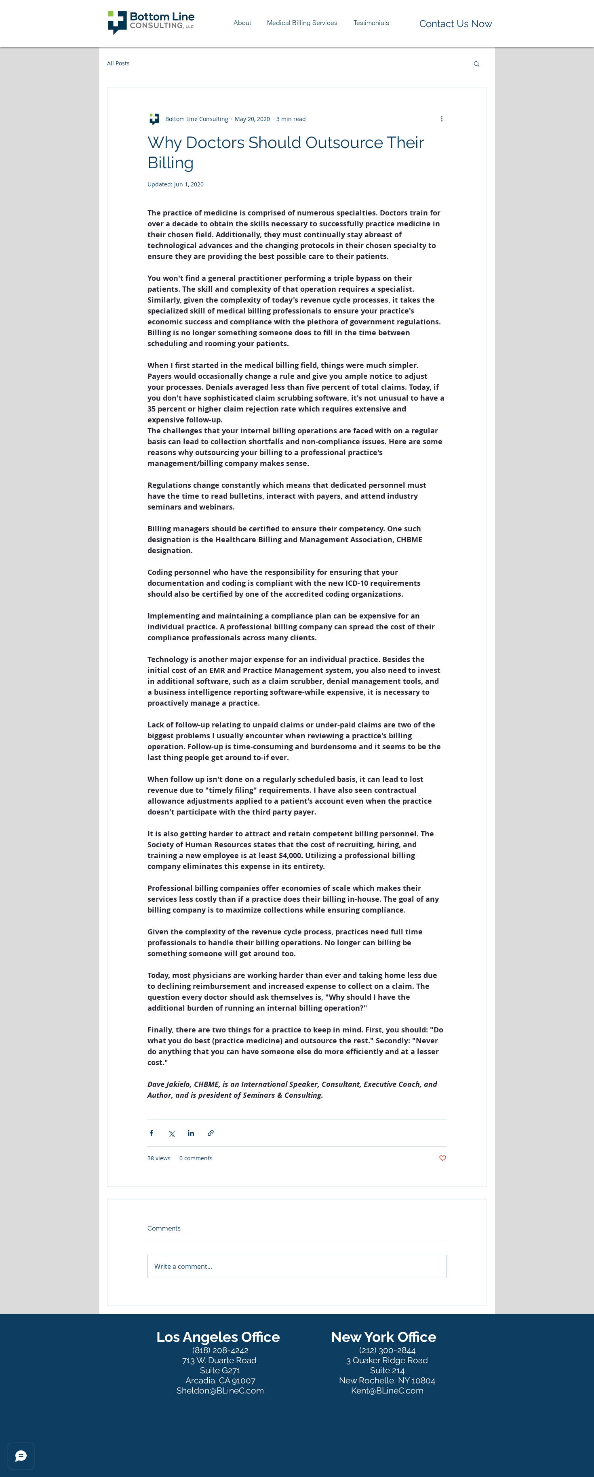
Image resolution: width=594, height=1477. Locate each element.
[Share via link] (211, 1133)
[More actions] (442, 118)
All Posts (118, 63)
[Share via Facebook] (151, 1133)
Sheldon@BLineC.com (220, 1390)
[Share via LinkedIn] (191, 1133)
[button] (302, 22)
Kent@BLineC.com (387, 1390)
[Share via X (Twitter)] (171, 1133)
